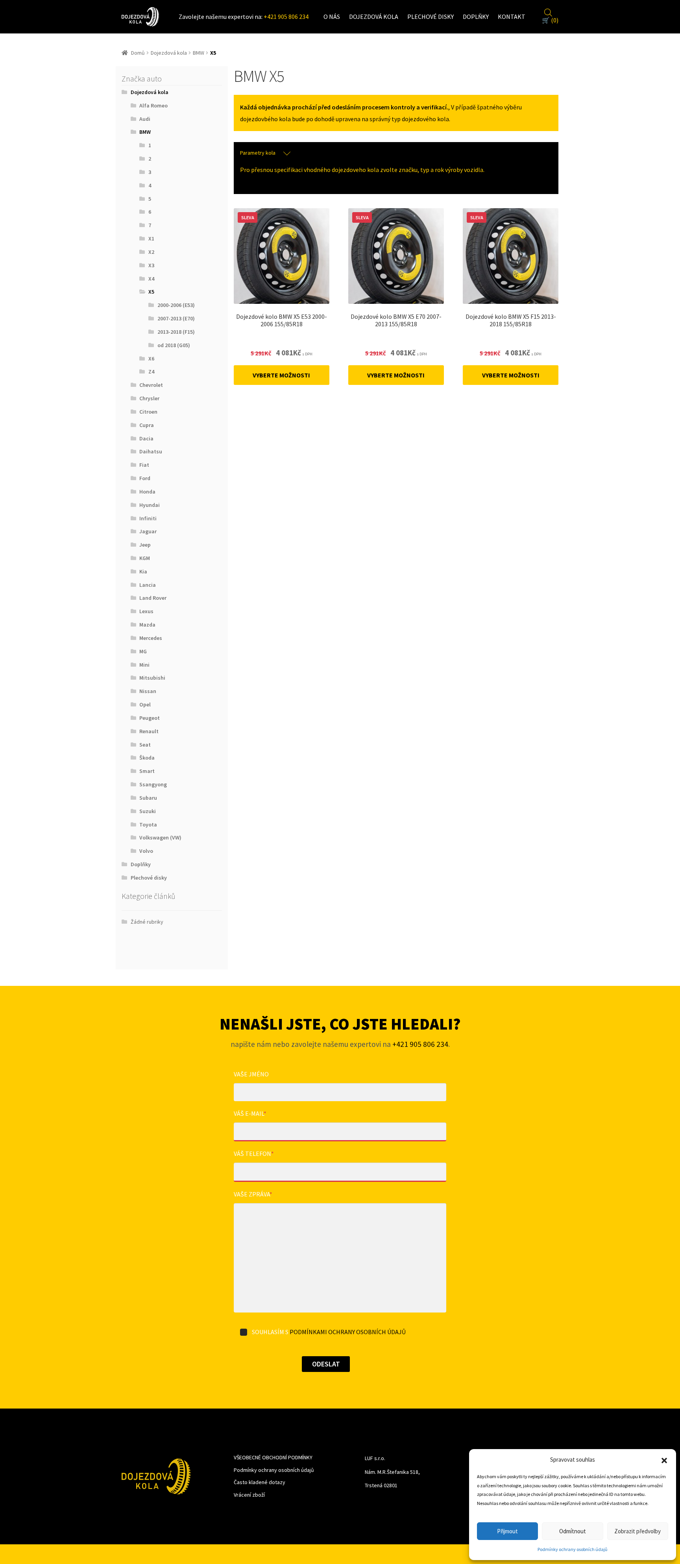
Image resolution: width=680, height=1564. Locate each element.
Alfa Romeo (153, 105)
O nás (331, 16)
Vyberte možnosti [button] (281, 375)
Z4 (151, 371)
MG (143, 651)
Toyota (148, 824)
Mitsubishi (152, 677)
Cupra (146, 425)
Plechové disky (430, 16)
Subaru (148, 797)
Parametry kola (257, 152)
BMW (198, 52)
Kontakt (511, 16)
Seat (145, 744)
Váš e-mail (250, 1113)
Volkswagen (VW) (160, 837)
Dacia (146, 438)
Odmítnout (572, 1531)
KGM (144, 558)
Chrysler (149, 398)
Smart (147, 771)
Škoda (147, 757)
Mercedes (150, 637)
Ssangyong (153, 784)
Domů (138, 52)
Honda (147, 491)
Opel (145, 704)
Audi (144, 118)
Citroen (148, 411)
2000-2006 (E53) (176, 305)
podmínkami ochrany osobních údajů (348, 1332)
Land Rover (152, 597)
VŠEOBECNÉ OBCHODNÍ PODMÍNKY (273, 1457)
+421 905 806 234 (286, 16)
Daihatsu (150, 451)
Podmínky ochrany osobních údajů (573, 1549)
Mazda (147, 624)
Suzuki (147, 811)
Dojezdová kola (373, 16)
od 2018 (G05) (173, 345)
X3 (151, 265)
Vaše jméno (251, 1074)
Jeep (145, 544)
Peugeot (149, 717)
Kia (143, 571)
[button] (664, 1460)
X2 (151, 251)
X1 (151, 238)
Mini (144, 664)
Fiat (144, 464)
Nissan (147, 691)
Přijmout (507, 1531)
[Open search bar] (548, 11)
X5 (151, 291)
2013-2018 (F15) (176, 331)
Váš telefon (254, 1153)
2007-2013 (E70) (176, 318)
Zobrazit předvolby (637, 1531)
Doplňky (476, 16)
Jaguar (148, 531)
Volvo (146, 850)
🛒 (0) (550, 20)
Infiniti (148, 518)
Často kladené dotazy (259, 1482)
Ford (144, 478)
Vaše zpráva (253, 1194)
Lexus (146, 611)
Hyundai (149, 504)
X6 (151, 358)
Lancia (147, 584)
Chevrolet (151, 384)
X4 (151, 278)
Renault (149, 731)
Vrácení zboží (249, 1494)
